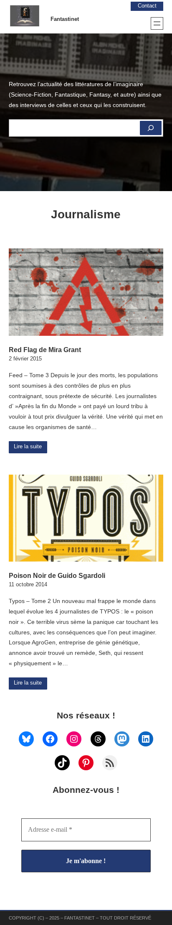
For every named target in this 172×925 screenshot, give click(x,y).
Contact (147, 6)
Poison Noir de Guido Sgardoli (57, 575)
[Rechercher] (151, 128)
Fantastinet (65, 19)
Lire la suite (28, 447)
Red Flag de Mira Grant (45, 349)
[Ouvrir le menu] (157, 23)
